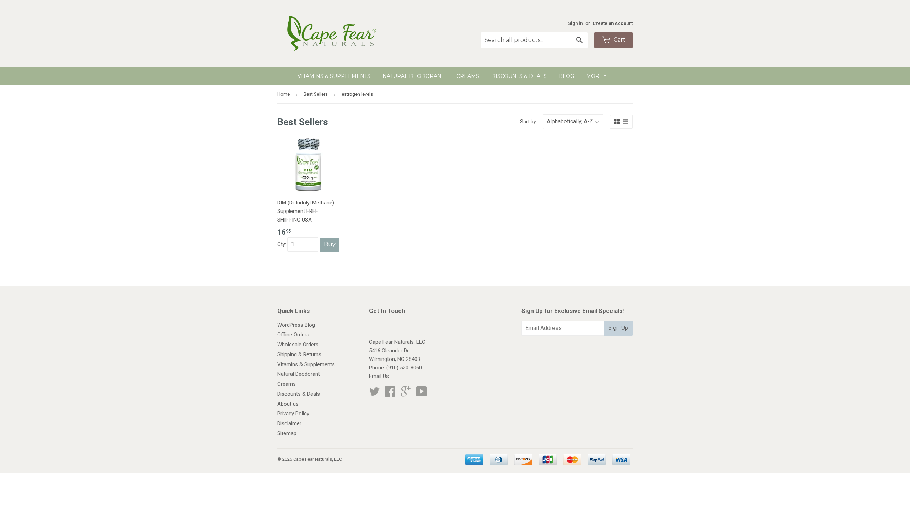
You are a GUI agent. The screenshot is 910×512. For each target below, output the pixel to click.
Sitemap (286, 433)
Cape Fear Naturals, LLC (317, 459)
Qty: (282, 244)
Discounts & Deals (519, 76)
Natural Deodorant (413, 76)
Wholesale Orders (297, 344)
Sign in (575, 23)
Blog (566, 76)
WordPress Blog (296, 325)
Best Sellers (316, 94)
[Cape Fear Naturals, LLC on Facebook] (390, 394)
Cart (619, 39)
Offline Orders (293, 334)
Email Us (379, 376)
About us (288, 404)
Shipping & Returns (299, 354)
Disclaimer (289, 423)
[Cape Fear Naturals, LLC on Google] (405, 394)
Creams (467, 76)
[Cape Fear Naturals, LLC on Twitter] (374, 394)
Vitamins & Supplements (334, 76)
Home (283, 94)
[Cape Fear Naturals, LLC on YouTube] (421, 394)
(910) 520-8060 (404, 367)
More (594, 76)
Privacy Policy (293, 413)
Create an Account (613, 23)
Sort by (528, 121)
